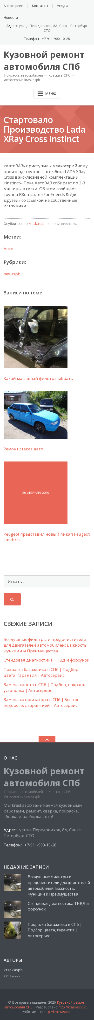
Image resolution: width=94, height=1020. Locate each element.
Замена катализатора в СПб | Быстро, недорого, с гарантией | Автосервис (42, 702)
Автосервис (13, 5)
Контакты (40, 5)
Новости (11, 17)
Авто (8, 248)
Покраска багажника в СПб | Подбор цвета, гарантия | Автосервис (41, 672)
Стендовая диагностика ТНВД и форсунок (46, 660)
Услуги (62, 5)
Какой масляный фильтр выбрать (38, 378)
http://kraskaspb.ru (73, 1007)
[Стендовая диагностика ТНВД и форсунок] (12, 909)
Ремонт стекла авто (23, 449)
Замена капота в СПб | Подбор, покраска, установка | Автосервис (46, 687)
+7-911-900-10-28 (56, 38)
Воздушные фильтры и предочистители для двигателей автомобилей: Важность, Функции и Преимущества (45, 645)
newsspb (12, 274)
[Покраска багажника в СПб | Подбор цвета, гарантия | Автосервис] (12, 930)
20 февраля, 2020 (35, 492)
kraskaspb (36, 223)
